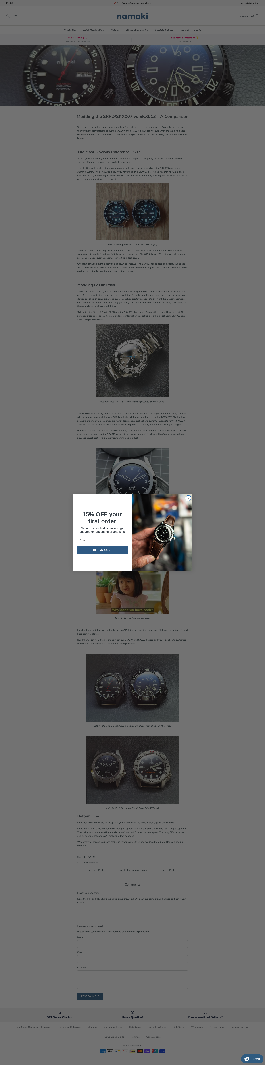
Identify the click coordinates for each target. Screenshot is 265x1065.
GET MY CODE (102, 549)
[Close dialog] (188, 498)
